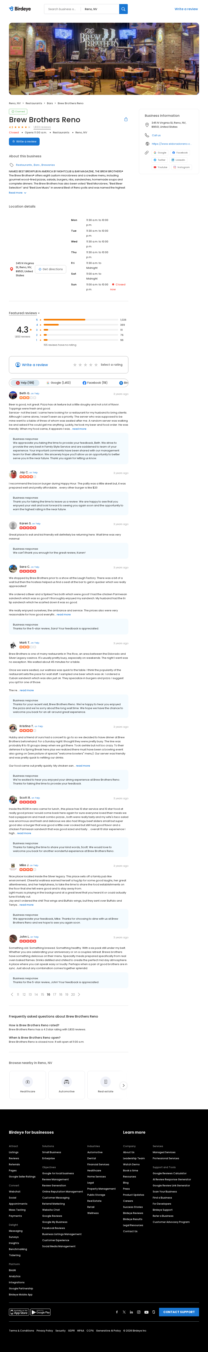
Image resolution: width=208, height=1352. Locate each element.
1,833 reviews (42, 127)
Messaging (16, 1231)
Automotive (95, 1152)
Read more (16, 192)
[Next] (123, 1085)
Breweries (48, 165)
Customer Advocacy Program (171, 1222)
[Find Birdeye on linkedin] (131, 1312)
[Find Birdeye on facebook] (117, 1312)
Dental (91, 1158)
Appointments (18, 1203)
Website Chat (51, 1210)
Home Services (96, 1176)
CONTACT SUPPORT (179, 1312)
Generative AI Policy (108, 1330)
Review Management (55, 1179)
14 (36, 994)
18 (60, 994)
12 (24, 994)
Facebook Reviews (53, 1228)
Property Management (101, 1188)
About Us (128, 1152)
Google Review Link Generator (171, 1185)
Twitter (161, 160)
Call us (156, 135)
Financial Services (98, 1164)
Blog (126, 1182)
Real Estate (94, 1201)
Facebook (182, 152)
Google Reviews (52, 1216)
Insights (14, 1243)
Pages (13, 1170)
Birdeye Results (132, 1219)
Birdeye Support (163, 1210)
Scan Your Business (165, 1191)
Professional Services (166, 1158)
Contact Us (130, 1231)
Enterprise (48, 1158)
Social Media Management (59, 1246)
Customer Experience (55, 1240)
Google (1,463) (61, 383)
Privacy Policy (45, 1330)
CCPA (90, 1330)
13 (30, 994)
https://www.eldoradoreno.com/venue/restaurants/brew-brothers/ (172, 144)
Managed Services (164, 1152)
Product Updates (133, 1195)
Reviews (14, 1158)
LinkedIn (180, 160)
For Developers (162, 1203)
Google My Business (54, 1222)
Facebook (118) (97, 383)
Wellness (93, 1213)
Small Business (51, 1152)
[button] (12, 994)
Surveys (14, 1237)
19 (66, 994)
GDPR (71, 1330)
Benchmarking (18, 1249)
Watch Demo (131, 1164)
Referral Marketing (53, 1203)
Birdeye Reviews (133, 1213)
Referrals (14, 1164)
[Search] (123, 9)
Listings (13, 1152)
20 (73, 994)
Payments (15, 1216)
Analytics (15, 1276)
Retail (90, 1207)
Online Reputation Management (62, 1191)
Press (126, 1188)
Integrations (17, 1282)
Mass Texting (17, 1210)
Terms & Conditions (21, 1330)
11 (18, 994)
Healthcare (94, 1170)
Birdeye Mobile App (20, 1294)
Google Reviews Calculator (169, 1173)
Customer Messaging (55, 1197)
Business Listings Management (62, 1234)
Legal (90, 1182)
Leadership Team (134, 1158)
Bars (50, 103)
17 (54, 994)
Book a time (130, 1170)
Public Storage (96, 1195)
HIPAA (80, 1330)
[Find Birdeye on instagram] (138, 1312)
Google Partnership (21, 1288)
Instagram (184, 167)
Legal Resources (133, 1225)
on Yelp (35, 393)
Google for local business (58, 1173)
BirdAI (12, 1270)
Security (60, 1330)
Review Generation (54, 1185)
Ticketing (15, 1255)
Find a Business (162, 1197)
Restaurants (34, 103)
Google (162, 152)
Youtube (162, 167)
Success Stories (133, 1207)
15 (42, 994)
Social (12, 1197)
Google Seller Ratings (22, 1176)
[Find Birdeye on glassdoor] (154, 1312)
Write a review (186, 9)
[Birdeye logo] (20, 9)
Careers (128, 1201)
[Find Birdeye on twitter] (124, 1312)
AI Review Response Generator (172, 1179)
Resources (129, 1176)
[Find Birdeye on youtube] (146, 1312)
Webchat (15, 1191)
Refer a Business (163, 1216)
